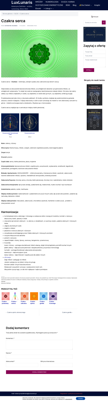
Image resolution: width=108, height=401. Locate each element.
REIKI (68, 5)
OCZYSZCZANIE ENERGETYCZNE (49, 5)
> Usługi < (48, 8)
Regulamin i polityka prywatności (71, 393)
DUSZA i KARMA (68, 2)
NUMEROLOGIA (52, 2)
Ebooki (38, 8)
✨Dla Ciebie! (84, 5)
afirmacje (7, 257)
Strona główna (7, 13)
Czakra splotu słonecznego (16, 312)
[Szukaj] (104, 22)
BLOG (16, 13)
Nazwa (9, 353)
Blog (74, 5)
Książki (97, 5)
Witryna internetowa (47, 361)
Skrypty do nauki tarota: (94, 80)
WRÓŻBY (39, 2)
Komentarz (10, 338)
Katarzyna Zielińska (11, 25)
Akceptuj (80, 398)
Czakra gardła (66, 312)
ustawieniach (68, 399)
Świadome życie (32, 25)
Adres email (10, 361)
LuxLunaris (21, 2)
